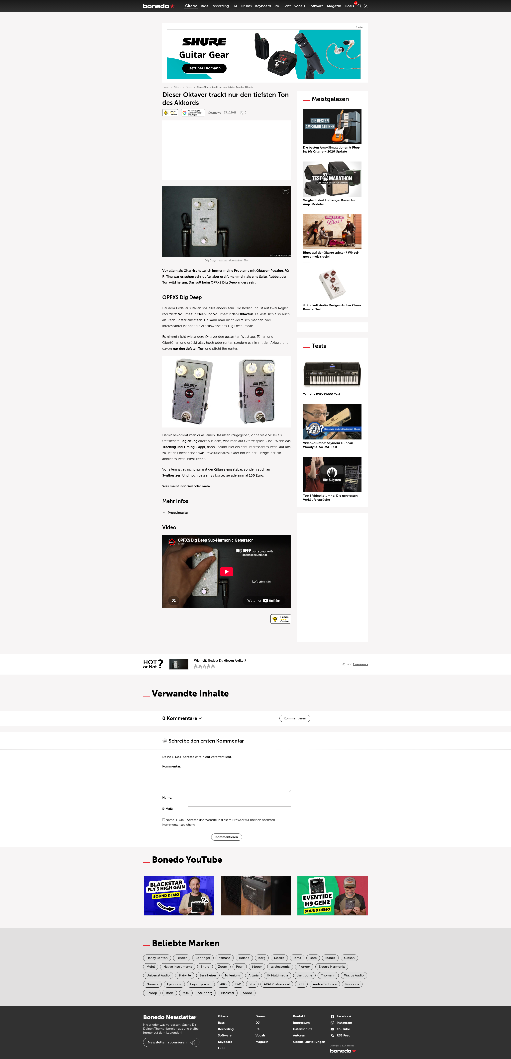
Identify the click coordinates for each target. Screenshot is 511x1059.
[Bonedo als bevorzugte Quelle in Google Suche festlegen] (193, 112)
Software (316, 6)
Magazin (334, 6)
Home (166, 87)
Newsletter (167, 1042)
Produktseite (178, 513)
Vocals (299, 6)
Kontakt (299, 1016)
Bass (204, 6)
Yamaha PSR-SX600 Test (321, 394)
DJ (235, 6)
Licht (286, 6)
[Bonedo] (159, 6)
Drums (246, 6)
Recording (220, 6)
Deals (349, 6)
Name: (167, 797)
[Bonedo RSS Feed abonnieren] (366, 6)
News (188, 87)
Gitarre (191, 6)
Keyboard (263, 6)
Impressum (301, 1023)
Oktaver (262, 271)
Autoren (299, 1035)
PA (277, 6)
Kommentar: (171, 766)
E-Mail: (167, 809)
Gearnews (214, 112)
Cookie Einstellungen (309, 1042)
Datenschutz (302, 1029)
